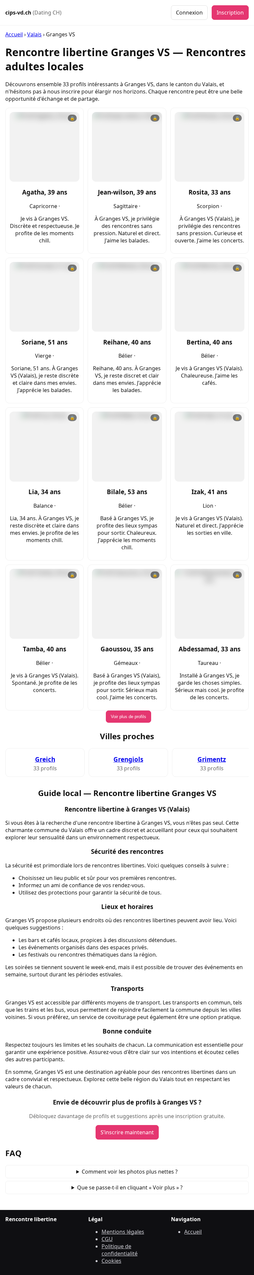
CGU (107, 1239)
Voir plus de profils (128, 716)
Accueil (14, 34)
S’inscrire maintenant (127, 1132)
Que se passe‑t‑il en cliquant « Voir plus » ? (130, 1187)
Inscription (230, 12)
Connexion (189, 12)
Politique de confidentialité (120, 1250)
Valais (34, 34)
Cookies (111, 1260)
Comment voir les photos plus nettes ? (130, 1171)
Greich (45, 759)
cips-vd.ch (33, 12)
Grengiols (128, 759)
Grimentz (211, 759)
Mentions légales (123, 1231)
